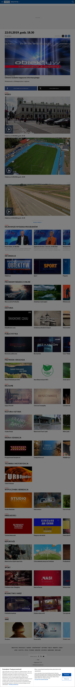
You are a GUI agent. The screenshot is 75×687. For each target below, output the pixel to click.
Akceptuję (66, 674)
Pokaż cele (66, 678)
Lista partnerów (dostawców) (41, 679)
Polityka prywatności (13, 684)
